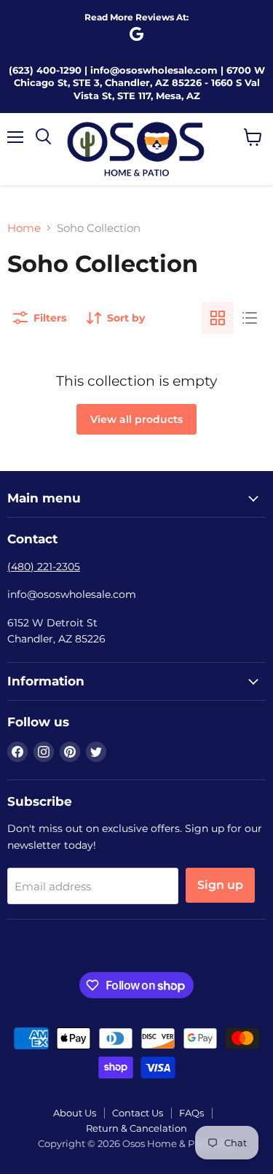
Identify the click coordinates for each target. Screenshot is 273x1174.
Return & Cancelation (136, 1128)
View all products (136, 419)
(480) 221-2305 (43, 566)
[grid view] (218, 318)
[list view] (250, 318)
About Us (74, 1113)
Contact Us (137, 1113)
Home (24, 228)
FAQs (191, 1113)
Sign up (220, 885)
